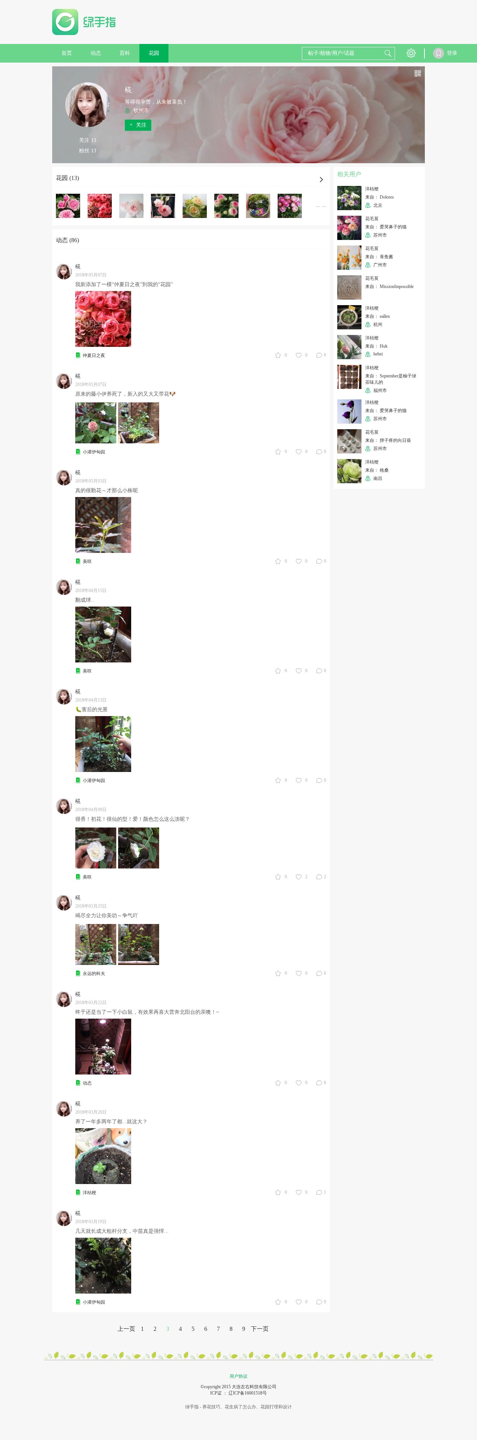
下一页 (260, 1329)
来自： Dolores (379, 197)
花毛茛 (372, 218)
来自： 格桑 (377, 470)
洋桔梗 (89, 1192)
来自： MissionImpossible (389, 286)
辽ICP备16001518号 (247, 1393)
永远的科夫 (94, 973)
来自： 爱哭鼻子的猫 (386, 227)
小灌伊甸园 (94, 452)
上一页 (126, 1329)
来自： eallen (377, 316)
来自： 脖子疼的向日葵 (388, 440)
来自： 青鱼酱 (379, 256)
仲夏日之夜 (94, 355)
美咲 (87, 561)
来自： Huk (376, 346)
